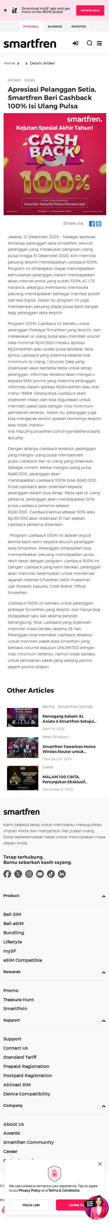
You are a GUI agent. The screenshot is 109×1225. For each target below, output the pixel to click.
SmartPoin (15, 1008)
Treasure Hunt (18, 999)
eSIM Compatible (22, 960)
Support (11, 1020)
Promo (10, 990)
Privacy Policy (30, 1190)
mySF (9, 951)
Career (10, 1151)
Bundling (13, 932)
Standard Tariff (19, 1057)
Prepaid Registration (26, 1066)
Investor (78, 26)
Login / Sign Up (78, 43)
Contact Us (15, 1048)
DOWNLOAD (90, 10)
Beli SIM (12, 914)
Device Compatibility (26, 1094)
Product (11, 895)
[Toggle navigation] (99, 43)
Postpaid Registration (27, 1075)
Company (13, 1105)
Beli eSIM (13, 923)
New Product (55, 736)
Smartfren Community (28, 1142)
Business (55, 26)
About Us (13, 1124)
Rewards (12, 971)
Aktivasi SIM (17, 1084)
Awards (11, 1133)
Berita (48, 706)
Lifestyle (12, 942)
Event (47, 767)
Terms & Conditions (63, 1190)
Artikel (14, 80)
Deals (29, 80)
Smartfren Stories (75, 706)
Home (9, 63)
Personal (31, 26)
